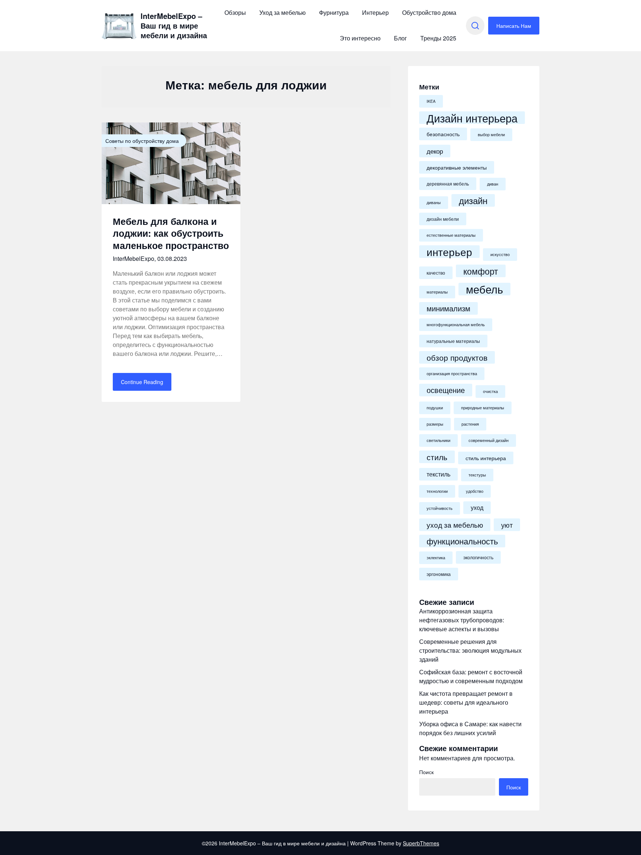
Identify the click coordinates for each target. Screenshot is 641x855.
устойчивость (440, 508)
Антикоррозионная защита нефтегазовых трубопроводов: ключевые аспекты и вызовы (461, 620)
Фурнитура (334, 12)
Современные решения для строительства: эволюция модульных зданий (470, 650)
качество (436, 272)
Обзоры (235, 12)
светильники (438, 440)
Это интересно (360, 38)
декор (435, 150)
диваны (434, 202)
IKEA (431, 101)
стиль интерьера (486, 458)
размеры (435, 424)
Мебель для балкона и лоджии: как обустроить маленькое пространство (171, 233)
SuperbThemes (421, 843)
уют (507, 525)
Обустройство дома (429, 12)
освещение (446, 390)
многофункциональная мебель (456, 324)
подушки (435, 407)
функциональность (462, 541)
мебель (484, 289)
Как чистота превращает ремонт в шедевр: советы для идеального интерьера (466, 702)
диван (492, 184)
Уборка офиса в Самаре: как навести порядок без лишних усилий (470, 728)
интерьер (449, 251)
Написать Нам (513, 25)
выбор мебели (491, 134)
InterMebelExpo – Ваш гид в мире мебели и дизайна (174, 25)
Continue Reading (142, 382)
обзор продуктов (457, 357)
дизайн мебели (443, 219)
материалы (437, 292)
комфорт (480, 271)
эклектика (436, 557)
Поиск (426, 772)
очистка (490, 391)
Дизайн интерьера (472, 117)
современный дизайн (489, 440)
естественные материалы (451, 235)
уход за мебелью (455, 525)
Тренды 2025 (438, 38)
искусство (500, 254)
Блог (400, 38)
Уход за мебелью (282, 12)
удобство (474, 491)
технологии (437, 491)
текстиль (438, 474)
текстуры (477, 475)
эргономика (439, 574)
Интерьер (375, 12)
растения (470, 424)
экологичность (478, 557)
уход (477, 507)
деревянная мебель (448, 183)
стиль (437, 456)
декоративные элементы (457, 167)
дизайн (473, 200)
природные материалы (482, 407)
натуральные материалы (453, 341)
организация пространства (452, 373)
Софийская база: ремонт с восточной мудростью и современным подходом (471, 676)
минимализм (448, 308)
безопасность (443, 134)
